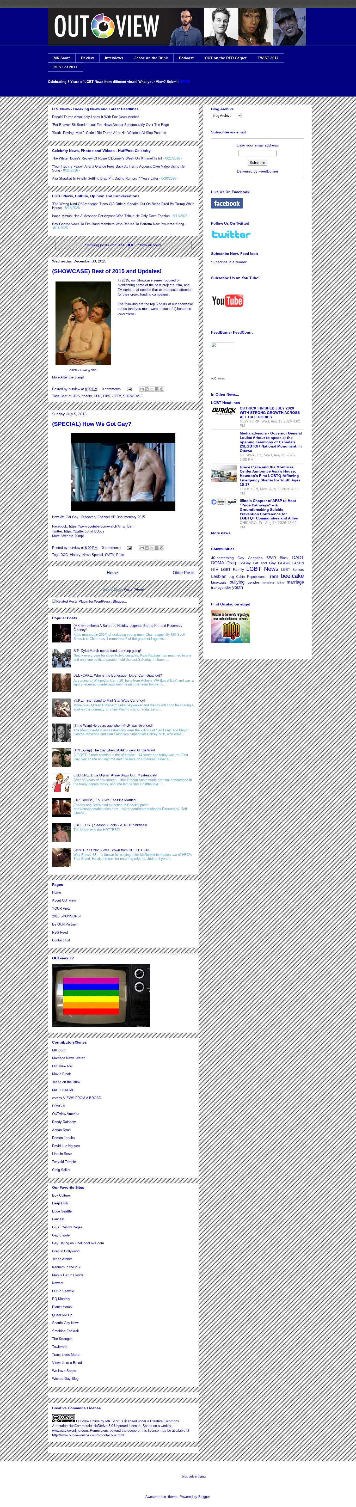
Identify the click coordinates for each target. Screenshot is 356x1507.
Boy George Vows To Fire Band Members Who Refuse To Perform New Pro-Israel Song (118, 224)
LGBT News (262, 569)
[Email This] (141, 389)
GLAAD (284, 563)
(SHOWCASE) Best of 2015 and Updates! (107, 271)
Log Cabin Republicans (247, 577)
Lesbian (218, 576)
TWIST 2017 (268, 58)
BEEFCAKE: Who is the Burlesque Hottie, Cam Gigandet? (117, 675)
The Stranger (62, 1339)
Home (112, 573)
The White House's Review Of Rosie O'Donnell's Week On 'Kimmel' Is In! (107, 158)
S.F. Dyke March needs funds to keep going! (107, 651)
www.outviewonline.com (70, 1430)
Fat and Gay (264, 563)
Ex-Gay (244, 563)
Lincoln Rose (62, 1154)
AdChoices (218, 378)
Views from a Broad (67, 1363)
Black (284, 558)
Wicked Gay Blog (65, 1379)
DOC (97, 396)
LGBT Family (232, 569)
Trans (273, 576)
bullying (237, 582)
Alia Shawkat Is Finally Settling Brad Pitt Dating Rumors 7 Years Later (105, 178)
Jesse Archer (62, 1259)
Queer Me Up (62, 1315)
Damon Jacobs (63, 1138)
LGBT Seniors (292, 570)
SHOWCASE (133, 396)
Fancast (58, 1219)
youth (237, 587)
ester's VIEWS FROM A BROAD (76, 1098)
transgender (221, 587)
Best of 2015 (70, 396)
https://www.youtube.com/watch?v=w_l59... (101, 526)
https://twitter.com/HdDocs (84, 531)
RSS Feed (60, 932)
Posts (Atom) (134, 589)
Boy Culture (61, 1195)
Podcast (186, 58)
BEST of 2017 (65, 67)
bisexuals (218, 582)
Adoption (255, 558)
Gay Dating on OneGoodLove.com (78, 1243)
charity (87, 396)
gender (253, 582)
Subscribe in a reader (229, 262)
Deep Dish (60, 1203)
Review (87, 58)
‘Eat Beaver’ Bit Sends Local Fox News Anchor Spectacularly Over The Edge (110, 125)
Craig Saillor (61, 1170)
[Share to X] (151, 389)
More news (220, 533)
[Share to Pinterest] (161, 389)
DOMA (217, 562)
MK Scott (62, 58)
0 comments (111, 389)
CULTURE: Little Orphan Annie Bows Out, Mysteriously (115, 775)
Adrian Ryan (61, 1130)
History (75, 555)
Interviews (114, 58)
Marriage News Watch (68, 1058)
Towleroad (59, 1347)
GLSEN (298, 563)
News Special (92, 555)
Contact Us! (61, 940)
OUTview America (65, 1114)
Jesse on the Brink (151, 58)
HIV (214, 569)
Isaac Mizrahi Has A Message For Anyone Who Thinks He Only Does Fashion (111, 216)
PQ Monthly (61, 1299)
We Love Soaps (64, 1371)
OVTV (116, 396)
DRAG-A (58, 1106)
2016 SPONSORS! (66, 916)
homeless (268, 582)
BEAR (271, 558)
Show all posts (150, 245)
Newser (57, 1283)
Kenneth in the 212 (66, 1267)
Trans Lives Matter (66, 1355)
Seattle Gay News (65, 1323)
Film (106, 396)
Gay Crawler (61, 1235)
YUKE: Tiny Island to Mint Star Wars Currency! (109, 700)
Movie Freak (61, 1074)
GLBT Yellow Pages (67, 1227)
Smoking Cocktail (65, 1331)
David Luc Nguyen (66, 1146)
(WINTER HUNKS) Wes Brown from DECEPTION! (111, 850)
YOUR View (61, 908)
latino (280, 582)
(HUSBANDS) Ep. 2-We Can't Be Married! (105, 800)
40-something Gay (227, 558)
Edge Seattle (62, 1211)
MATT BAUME (63, 1090)
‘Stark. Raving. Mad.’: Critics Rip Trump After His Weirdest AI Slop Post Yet (109, 133)
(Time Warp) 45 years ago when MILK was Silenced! (113, 725)
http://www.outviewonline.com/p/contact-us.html (88, 1435)
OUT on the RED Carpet (226, 58)
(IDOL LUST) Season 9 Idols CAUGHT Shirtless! (110, 825)
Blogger (204, 1497)
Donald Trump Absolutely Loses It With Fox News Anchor (95, 117)
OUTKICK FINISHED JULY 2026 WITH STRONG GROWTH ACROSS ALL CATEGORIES (270, 412)
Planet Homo (62, 1307)
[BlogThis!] (146, 389)
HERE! (185, 82)
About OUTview (64, 900)
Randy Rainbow (64, 1122)
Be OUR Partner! (65, 924)
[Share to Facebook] (156, 389)
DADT (298, 557)
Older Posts (183, 573)
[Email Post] (129, 389)
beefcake (292, 576)
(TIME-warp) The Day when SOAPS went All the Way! (114, 750)
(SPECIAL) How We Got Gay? (91, 424)
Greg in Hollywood (65, 1251)
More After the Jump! (68, 377)
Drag (231, 562)
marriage (295, 582)
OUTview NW (62, 1066)
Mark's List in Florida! (68, 1275)
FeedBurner (268, 171)
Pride (120, 555)
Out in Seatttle (63, 1291)
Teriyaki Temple (64, 1162)
